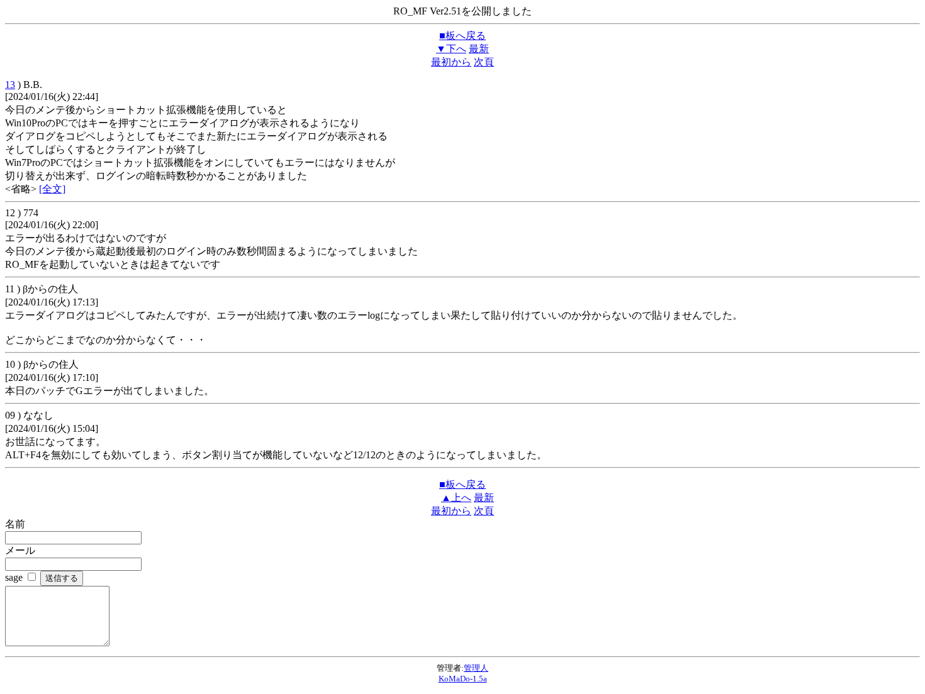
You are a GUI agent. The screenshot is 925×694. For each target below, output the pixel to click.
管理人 (476, 668)
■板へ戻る (462, 35)
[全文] (52, 189)
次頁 (484, 62)
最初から (451, 62)
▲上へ (456, 497)
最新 (479, 48)
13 (10, 84)
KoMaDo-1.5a (463, 678)
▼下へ (451, 48)
